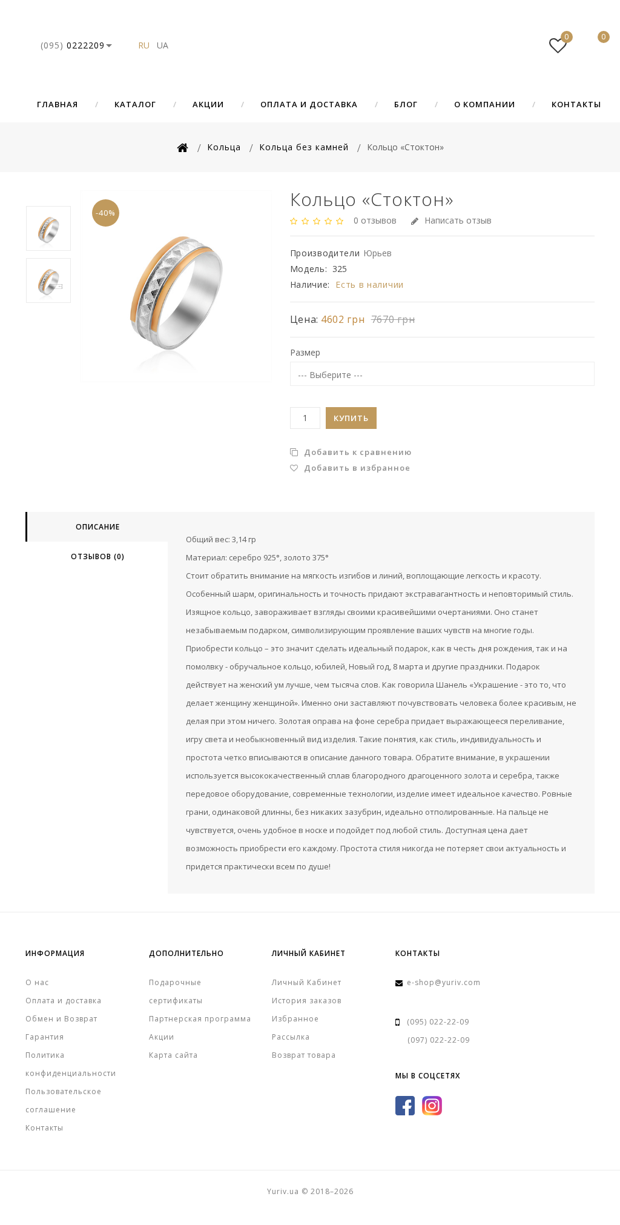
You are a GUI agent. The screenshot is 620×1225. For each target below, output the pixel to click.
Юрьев (377, 253)
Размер (305, 352)
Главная (57, 104)
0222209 (73, 45)
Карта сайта (173, 1055)
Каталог (135, 104)
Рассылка (291, 1037)
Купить (351, 418)
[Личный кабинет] (521, 45)
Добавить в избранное (356, 468)
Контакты (576, 104)
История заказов (306, 1000)
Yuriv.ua (310, 45)
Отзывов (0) (98, 556)
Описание (98, 527)
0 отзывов (375, 220)
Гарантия (44, 1037)
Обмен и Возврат (61, 1019)
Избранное (295, 1019)
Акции (208, 104)
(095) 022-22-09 (438, 1022)
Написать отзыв (458, 220)
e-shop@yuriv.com (444, 982)
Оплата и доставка (309, 104)
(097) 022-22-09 (438, 1040)
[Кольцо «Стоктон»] (176, 286)
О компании (484, 104)
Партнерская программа (200, 1019)
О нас (37, 982)
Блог (406, 104)
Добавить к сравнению (357, 452)
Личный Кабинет (306, 982)
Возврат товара (304, 1055)
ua (162, 45)
